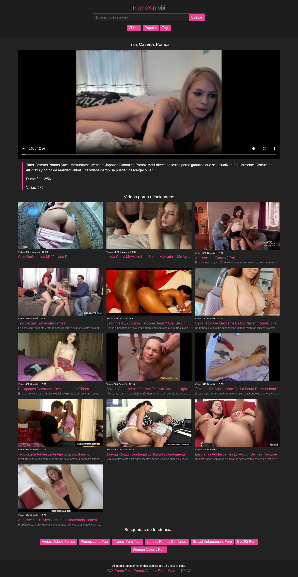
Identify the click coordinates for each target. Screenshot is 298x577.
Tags (166, 28)
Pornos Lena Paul (95, 541)
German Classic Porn (149, 549)
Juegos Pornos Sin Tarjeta (167, 541)
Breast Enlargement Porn (212, 541)
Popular (151, 28)
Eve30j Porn (246, 541)
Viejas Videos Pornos (58, 541)
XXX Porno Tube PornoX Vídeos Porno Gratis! (142, 571)
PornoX (149, 8)
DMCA (186, 571)
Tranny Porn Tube (128, 541)
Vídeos (133, 28)
